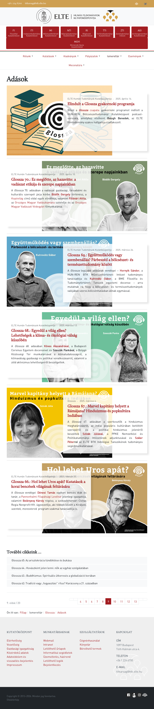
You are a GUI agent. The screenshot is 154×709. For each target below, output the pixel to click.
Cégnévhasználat (90, 640)
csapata (88, 110)
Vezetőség (13, 644)
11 (121, 601)
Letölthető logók (53, 660)
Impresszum (14, 664)
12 (128, 601)
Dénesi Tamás (46, 492)
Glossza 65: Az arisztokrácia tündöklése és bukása (41, 560)
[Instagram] (127, 3)
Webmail (48, 640)
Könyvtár (85, 644)
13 (135, 601)
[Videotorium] (118, 3)
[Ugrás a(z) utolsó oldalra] (145, 599)
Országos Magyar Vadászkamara (35, 202)
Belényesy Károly (33, 500)
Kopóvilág (17, 198)
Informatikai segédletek (57, 652)
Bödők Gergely (61, 194)
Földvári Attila (77, 198)
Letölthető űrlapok (54, 648)
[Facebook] (114, 3)
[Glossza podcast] (136, 4)
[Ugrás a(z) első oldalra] (71, 599)
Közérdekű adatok (18, 652)
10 (114, 601)
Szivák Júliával (93, 433)
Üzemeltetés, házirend (57, 656)
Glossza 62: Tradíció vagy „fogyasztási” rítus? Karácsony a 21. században (54, 583)
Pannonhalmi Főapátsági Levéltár (41, 496)
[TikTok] (132, 3)
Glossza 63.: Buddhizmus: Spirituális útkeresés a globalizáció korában (53, 575)
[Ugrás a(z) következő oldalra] (141, 599)
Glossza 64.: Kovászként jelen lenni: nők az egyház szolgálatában (49, 568)
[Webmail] (141, 3)
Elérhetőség (14, 640)
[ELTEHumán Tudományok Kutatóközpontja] (77, 16)
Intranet (48, 644)
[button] (28, 56)
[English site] (145, 4)
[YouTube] (123, 3)
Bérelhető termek (91, 648)
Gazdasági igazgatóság (20, 648)
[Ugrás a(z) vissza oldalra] (75, 599)
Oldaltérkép (13, 699)
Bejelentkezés (52, 664)
